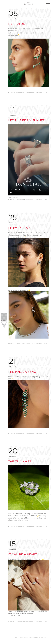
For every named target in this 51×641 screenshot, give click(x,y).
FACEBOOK (19, 92)
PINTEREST (39, 92)
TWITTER (26, 92)
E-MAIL (45, 92)
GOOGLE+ (32, 92)
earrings (15, 197)
